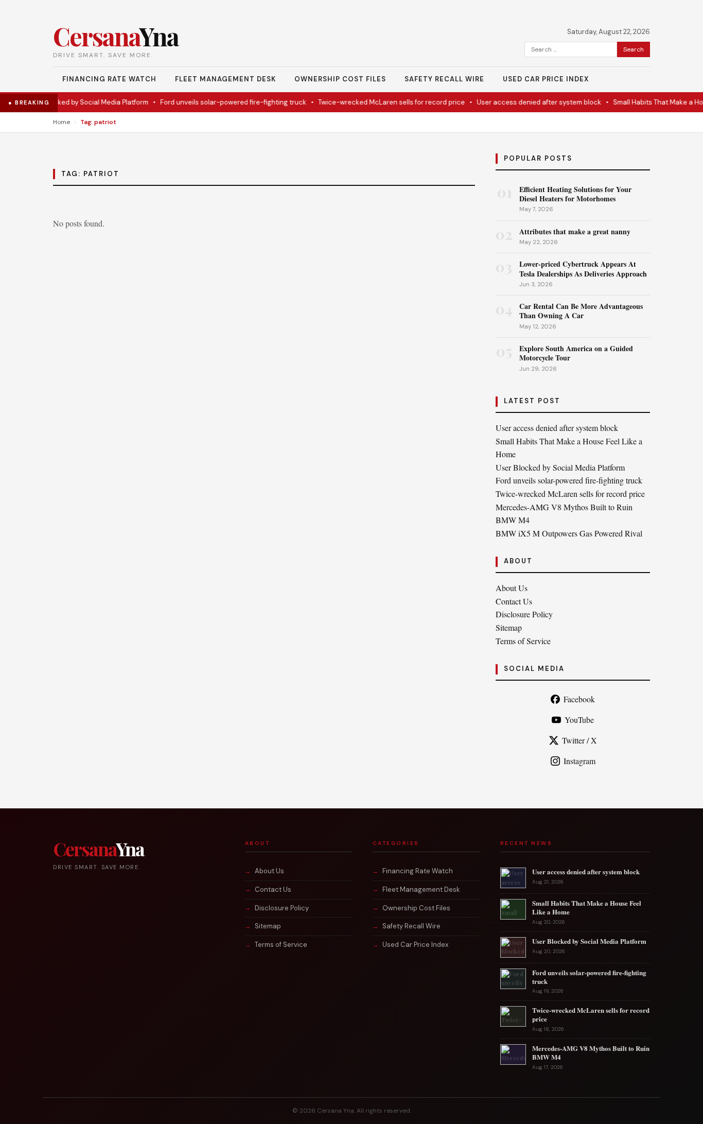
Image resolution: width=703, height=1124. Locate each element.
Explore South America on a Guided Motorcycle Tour (576, 353)
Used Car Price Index (546, 79)
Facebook (579, 699)
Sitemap (509, 627)
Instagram (579, 760)
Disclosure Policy (524, 614)
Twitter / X (579, 740)
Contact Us (514, 601)
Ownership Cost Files (340, 79)
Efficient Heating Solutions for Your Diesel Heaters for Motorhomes (575, 194)
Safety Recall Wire (444, 79)
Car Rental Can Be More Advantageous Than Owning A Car (581, 311)
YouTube (579, 719)
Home (61, 122)
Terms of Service (523, 640)
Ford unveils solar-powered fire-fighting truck (222, 102)
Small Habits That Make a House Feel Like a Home (586, 907)
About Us (512, 587)
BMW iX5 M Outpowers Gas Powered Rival (569, 533)
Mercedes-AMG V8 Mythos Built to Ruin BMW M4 (590, 1052)
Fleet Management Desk (225, 79)
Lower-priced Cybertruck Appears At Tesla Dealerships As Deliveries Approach (583, 268)
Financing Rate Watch (109, 79)
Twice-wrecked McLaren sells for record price (380, 102)
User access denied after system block (528, 102)
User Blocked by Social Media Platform (76, 102)
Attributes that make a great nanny (574, 231)
